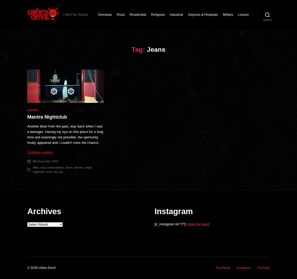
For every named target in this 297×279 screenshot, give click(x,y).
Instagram (244, 268)
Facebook (223, 268)
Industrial (176, 14)
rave (49, 171)
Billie (36, 167)
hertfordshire (55, 167)
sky (55, 171)
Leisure (243, 14)
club (43, 167)
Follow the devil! (197, 224)
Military (228, 14)
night (88, 167)
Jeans (69, 167)
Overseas (105, 14)
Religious (158, 14)
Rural (121, 14)
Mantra (79, 167)
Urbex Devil (47, 268)
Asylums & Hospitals (203, 14)
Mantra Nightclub (47, 117)
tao (61, 171)
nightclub (38, 171)
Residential (138, 14)
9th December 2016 (45, 161)
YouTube (263, 268)
